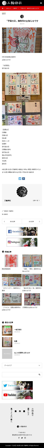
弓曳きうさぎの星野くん (11, 414)
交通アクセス (28, 411)
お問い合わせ (33, 411)
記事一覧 (35, 200)
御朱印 (4, 14)
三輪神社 (10, 211)
